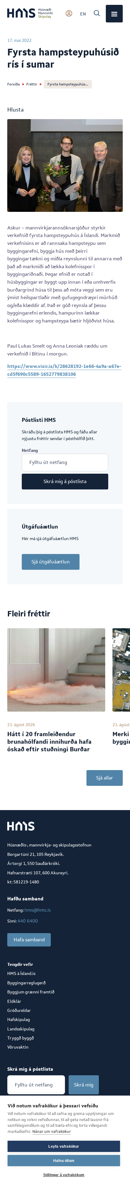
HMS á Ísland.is (21, 973)
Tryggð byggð (20, 1038)
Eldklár (14, 1001)
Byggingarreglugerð (26, 983)
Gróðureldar (19, 1010)
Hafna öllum (63, 1161)
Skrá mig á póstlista (65, 481)
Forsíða (13, 84)
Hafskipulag (18, 1019)
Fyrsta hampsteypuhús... (67, 84)
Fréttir (31, 84)
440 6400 (28, 921)
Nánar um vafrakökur (51, 1131)
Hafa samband (29, 940)
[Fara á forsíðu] (30, 13)
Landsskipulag (20, 1029)
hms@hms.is (37, 910)
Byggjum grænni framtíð (30, 992)
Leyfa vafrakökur (63, 1146)
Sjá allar (104, 778)
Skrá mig (83, 1085)
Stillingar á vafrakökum (64, 1175)
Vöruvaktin (17, 1047)
